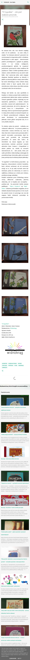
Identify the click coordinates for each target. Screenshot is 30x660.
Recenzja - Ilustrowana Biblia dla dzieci (10, 458)
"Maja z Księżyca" (15, 186)
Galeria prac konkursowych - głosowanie (10, 586)
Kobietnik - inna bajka (9, 2)
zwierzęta (4, 367)
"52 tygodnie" (5, 324)
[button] (2, 20)
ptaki (16, 365)
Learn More (12, 658)
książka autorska (13, 363)
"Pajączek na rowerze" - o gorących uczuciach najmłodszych (15, 483)
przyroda (11, 365)
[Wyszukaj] (28, 2)
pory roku (4, 365)
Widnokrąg (13, 328)
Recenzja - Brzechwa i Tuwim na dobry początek (12, 507)
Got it (19, 658)
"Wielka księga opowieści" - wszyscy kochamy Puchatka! (14, 434)
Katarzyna (4, 363)
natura (19, 363)
